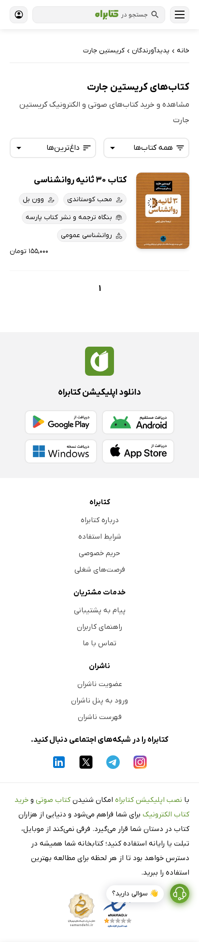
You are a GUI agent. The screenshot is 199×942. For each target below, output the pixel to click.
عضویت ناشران (99, 684)
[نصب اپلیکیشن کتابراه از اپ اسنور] (138, 451)
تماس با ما (99, 643)
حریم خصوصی (99, 553)
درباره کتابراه (100, 520)
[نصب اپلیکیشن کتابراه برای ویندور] (61, 451)
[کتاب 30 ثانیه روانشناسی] (162, 211)
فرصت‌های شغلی (99, 570)
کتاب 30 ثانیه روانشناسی (80, 180)
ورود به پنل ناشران (99, 700)
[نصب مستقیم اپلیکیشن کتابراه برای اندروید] (138, 422)
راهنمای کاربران (99, 627)
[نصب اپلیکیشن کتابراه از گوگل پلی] (61, 422)
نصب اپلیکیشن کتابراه (148, 800)
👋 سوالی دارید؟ (135, 893)
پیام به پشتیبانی (100, 610)
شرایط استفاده (99, 537)
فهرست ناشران (100, 717)
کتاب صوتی (53, 800)
